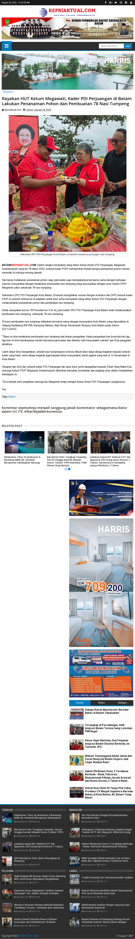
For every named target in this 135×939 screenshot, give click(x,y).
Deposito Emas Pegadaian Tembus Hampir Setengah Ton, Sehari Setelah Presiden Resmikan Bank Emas (39, 893)
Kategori (122, 702)
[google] (110, 2)
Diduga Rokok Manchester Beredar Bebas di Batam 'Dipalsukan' (107, 711)
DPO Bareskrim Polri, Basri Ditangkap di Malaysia (37, 859)
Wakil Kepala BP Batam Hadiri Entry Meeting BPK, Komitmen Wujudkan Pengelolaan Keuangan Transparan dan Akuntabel (40, 879)
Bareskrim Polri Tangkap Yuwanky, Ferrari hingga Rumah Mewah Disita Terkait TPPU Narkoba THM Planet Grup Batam (67, 461)
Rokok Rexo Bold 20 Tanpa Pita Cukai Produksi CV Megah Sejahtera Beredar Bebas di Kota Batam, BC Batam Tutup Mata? (109, 792)
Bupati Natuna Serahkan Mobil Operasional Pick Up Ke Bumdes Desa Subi (107, 892)
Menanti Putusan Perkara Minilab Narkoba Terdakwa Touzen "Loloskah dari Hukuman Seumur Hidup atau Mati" (39, 907)
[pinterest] (126, 2)
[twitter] (115, 2)
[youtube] (131, 2)
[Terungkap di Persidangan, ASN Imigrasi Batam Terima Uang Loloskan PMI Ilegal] (77, 729)
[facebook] (105, 2)
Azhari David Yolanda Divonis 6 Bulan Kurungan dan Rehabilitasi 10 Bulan (35, 921)
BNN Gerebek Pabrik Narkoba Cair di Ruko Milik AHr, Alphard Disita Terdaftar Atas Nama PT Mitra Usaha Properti (106, 861)
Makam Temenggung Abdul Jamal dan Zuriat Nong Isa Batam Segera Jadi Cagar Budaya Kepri (108, 759)
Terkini (101, 702)
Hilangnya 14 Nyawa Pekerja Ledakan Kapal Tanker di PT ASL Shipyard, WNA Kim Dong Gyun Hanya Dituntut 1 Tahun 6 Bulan (107, 832)
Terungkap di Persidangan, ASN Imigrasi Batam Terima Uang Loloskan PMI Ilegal (108, 728)
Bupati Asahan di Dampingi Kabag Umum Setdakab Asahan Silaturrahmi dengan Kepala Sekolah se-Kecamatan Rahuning (106, 922)
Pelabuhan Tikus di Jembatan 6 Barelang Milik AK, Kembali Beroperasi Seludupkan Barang (22, 459)
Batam (11, 396)
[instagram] (121, 2)
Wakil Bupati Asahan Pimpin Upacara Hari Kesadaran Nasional (106, 906)
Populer (80, 702)
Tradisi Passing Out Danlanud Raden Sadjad (107, 877)
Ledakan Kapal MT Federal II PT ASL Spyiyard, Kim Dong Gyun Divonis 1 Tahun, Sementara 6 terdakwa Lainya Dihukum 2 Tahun (110, 461)
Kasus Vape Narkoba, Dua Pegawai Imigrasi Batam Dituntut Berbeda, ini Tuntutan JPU (107, 743)
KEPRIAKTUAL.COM (28, 936)
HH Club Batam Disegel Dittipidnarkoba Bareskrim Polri (104, 816)
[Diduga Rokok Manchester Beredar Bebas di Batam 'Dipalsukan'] (77, 714)
